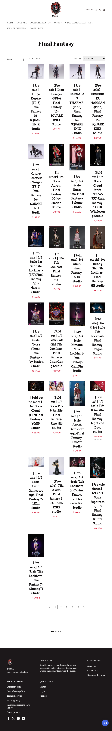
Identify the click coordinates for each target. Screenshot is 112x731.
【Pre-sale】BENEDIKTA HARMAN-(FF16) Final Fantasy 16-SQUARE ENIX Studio (97, 109)
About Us (91, 666)
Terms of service (14, 696)
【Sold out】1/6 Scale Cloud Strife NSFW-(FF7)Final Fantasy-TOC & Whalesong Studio (97, 194)
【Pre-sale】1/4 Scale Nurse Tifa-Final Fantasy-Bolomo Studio (77, 192)
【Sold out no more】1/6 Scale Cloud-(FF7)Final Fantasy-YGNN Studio (36, 413)
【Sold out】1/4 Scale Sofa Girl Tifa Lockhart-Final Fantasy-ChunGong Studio (57, 349)
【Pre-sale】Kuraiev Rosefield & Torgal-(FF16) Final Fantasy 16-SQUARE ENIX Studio (36, 188)
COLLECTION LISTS (39, 23)
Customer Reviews (96, 675)
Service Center (15, 681)
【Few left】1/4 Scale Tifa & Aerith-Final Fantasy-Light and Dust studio (97, 414)
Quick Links (46, 681)
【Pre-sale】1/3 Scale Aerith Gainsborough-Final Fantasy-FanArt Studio (77, 429)
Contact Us (92, 670)
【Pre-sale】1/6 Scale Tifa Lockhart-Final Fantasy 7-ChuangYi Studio (36, 578)
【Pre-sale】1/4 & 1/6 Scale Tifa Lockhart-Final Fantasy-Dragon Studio (97, 336)
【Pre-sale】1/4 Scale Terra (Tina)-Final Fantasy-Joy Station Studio (36, 349)
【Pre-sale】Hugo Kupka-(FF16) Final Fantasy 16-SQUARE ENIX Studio (36, 107)
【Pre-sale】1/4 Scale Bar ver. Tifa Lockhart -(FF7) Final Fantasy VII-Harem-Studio (36, 272)
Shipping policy (14, 687)
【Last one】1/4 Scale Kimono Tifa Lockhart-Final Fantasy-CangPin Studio (77, 351)
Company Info (95, 661)
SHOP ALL (22, 23)
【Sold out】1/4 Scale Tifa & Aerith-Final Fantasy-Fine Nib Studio (56, 413)
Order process (13, 712)
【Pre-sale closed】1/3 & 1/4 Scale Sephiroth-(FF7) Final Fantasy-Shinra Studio (98, 504)
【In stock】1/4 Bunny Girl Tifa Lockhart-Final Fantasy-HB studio (97, 270)
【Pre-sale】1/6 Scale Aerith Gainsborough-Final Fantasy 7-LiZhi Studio (36, 491)
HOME (10, 23)
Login (42, 691)
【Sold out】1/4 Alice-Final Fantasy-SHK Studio (77, 268)
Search (43, 687)
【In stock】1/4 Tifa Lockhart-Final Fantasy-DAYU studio (56, 269)
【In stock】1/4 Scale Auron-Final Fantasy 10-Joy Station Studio (56, 190)
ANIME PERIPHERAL (17, 28)
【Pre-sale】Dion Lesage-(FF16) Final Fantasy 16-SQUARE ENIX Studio (56, 105)
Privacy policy (13, 700)
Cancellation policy (16, 691)
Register (43, 696)
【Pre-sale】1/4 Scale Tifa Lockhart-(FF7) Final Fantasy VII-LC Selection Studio (77, 490)
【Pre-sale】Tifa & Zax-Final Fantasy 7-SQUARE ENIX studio (57, 496)
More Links (36, 28)
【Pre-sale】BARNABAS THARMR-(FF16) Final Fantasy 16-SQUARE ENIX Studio (77, 109)
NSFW (57, 23)
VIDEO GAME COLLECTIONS (79, 23)
